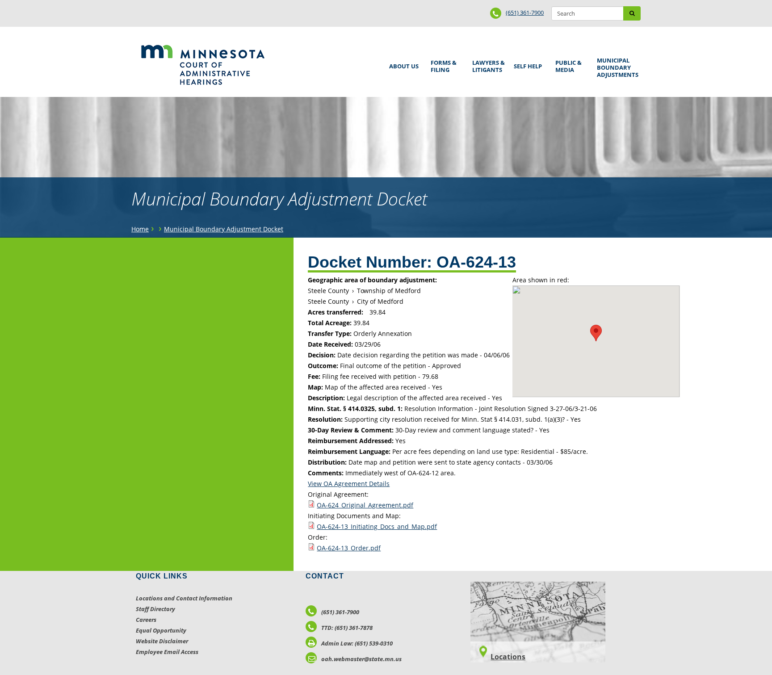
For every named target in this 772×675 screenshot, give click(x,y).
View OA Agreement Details (349, 483)
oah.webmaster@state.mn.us (361, 659)
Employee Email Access (167, 652)
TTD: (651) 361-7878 (347, 628)
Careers (146, 620)
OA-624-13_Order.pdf (349, 548)
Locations (508, 657)
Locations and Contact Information (184, 598)
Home (140, 229)
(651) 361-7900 (525, 12)
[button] (596, 333)
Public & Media (567, 65)
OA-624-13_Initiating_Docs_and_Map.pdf (377, 526)
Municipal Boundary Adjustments (616, 67)
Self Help (526, 63)
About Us (402, 63)
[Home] (202, 64)
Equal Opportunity (161, 630)
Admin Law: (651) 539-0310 (357, 643)
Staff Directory (155, 609)
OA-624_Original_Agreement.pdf (365, 505)
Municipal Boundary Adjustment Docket (223, 229)
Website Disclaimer (162, 641)
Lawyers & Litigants (487, 65)
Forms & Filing (442, 65)
